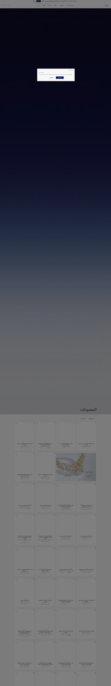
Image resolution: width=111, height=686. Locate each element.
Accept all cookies (60, 77)
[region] (56, 75)
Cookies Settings (51, 77)
